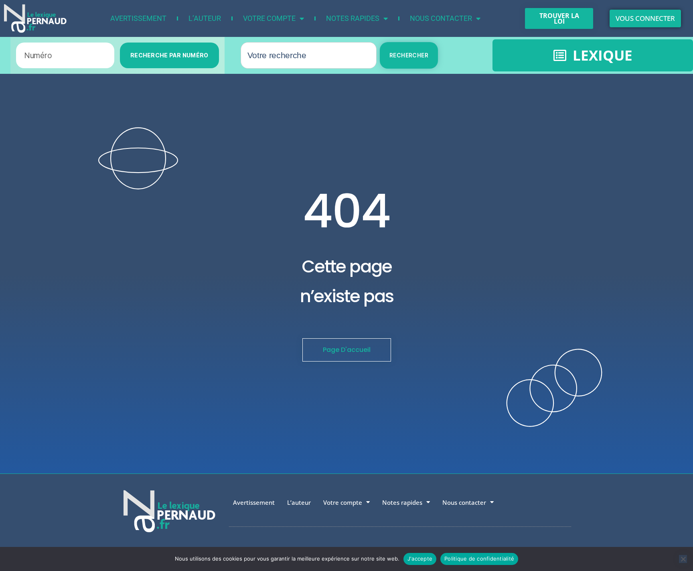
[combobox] (309, 55)
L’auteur (204, 18)
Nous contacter (441, 18)
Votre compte (269, 18)
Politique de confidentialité (479, 558)
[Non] (683, 559)
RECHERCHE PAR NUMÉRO (169, 55)
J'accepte (419, 558)
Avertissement (138, 18)
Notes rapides (352, 18)
